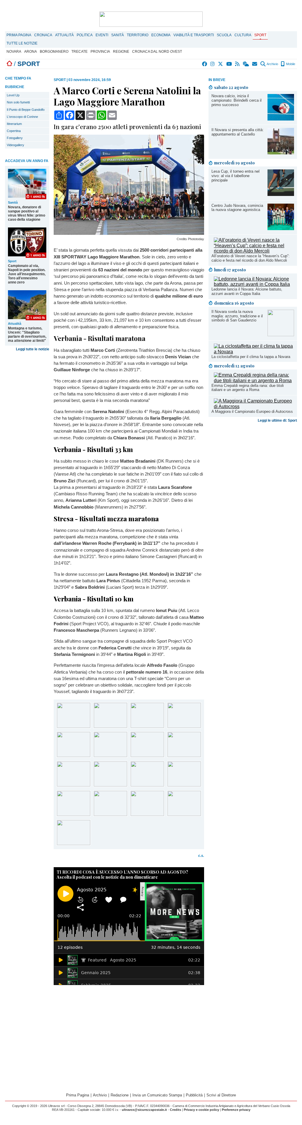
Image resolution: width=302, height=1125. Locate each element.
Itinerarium (14, 124)
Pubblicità (194, 1095)
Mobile (290, 64)
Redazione (120, 1095)
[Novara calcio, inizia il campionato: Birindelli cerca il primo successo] (280, 118)
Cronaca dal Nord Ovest (157, 52)
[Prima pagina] (9, 63)
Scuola (224, 35)
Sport (260, 35)
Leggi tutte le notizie (32, 349)
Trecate (79, 52)
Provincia (100, 52)
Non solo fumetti (18, 102)
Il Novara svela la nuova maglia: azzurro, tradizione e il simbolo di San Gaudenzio (237, 316)
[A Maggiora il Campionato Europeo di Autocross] (254, 406)
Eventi (102, 35)
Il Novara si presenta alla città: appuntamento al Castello (237, 132)
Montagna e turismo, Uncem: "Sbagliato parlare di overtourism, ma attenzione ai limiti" (27, 334)
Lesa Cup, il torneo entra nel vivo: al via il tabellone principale (235, 175)
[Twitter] (221, 64)
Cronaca (43, 35)
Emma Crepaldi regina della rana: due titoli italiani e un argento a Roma (247, 387)
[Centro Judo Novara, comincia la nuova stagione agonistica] (280, 228)
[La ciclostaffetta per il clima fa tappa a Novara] (254, 351)
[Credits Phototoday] (129, 233)
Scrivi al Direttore (221, 1095)
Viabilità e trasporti (193, 35)
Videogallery (15, 145)
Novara (13, 52)
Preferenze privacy (236, 1109)
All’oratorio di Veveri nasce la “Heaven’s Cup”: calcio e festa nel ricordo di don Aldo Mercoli (250, 258)
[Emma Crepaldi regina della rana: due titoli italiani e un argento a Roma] (254, 380)
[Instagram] (212, 64)
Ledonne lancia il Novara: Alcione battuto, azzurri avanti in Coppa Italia (246, 291)
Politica (85, 35)
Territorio (137, 35)
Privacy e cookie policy (201, 1109)
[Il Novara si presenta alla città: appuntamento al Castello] (280, 152)
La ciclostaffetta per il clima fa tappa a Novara (250, 356)
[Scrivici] (255, 64)
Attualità (64, 35)
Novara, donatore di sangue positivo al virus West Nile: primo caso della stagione (26, 213)
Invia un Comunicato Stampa (157, 1095)
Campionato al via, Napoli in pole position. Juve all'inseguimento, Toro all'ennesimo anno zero (26, 274)
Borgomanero (54, 52)
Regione (121, 52)
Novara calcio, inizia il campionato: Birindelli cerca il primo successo (236, 100)
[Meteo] (246, 64)
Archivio (272, 64)
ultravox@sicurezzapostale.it (144, 1109)
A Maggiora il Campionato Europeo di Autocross (252, 411)
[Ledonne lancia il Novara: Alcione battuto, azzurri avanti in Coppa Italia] (254, 284)
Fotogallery (15, 138)
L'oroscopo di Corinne (22, 116)
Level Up (13, 95)
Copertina (14, 131)
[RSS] (237, 64)
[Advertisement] (253, 471)
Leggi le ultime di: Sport (277, 420)
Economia (160, 35)
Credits (175, 1109)
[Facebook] (205, 64)
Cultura (242, 35)
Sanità (117, 35)
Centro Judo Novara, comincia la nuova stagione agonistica (237, 207)
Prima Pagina (18, 35)
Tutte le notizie (21, 43)
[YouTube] (229, 64)
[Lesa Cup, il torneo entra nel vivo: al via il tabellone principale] (280, 194)
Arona (30, 52)
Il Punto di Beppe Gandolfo (26, 109)
